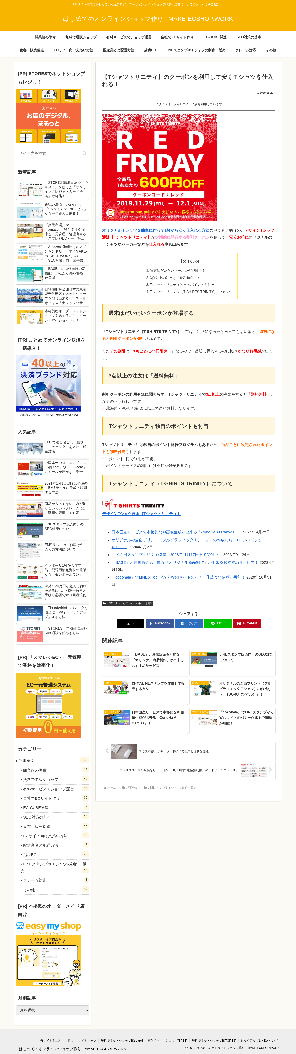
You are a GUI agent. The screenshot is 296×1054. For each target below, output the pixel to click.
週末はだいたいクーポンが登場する (177, 270)
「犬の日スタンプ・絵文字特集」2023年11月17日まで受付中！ (167, 555)
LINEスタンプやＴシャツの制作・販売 (129, 603)
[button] (84, 153)
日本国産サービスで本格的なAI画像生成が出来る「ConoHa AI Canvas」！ (177, 532)
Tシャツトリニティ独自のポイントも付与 (182, 285)
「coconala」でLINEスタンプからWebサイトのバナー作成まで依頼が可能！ (178, 577)
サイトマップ (87, 1040)
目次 (182, 261)
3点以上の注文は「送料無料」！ (175, 278)
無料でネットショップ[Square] (122, 1040)
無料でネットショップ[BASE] (167, 1040)
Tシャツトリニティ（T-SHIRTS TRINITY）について (190, 292)
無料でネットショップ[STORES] (214, 1040)
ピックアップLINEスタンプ (259, 1040)
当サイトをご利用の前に (56, 1040)
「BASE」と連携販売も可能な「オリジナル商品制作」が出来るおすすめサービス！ (185, 562)
